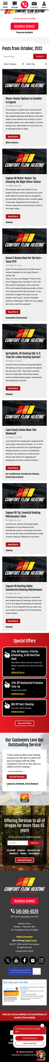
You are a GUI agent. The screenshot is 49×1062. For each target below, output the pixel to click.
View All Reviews (16, 777)
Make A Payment (25, 936)
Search (40, 56)
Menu (5, 7)
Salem (23, 853)
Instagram (41, 960)
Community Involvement (16, 318)
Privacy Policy (18, 972)
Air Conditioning (13, 474)
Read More (13, 136)
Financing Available (24, 32)
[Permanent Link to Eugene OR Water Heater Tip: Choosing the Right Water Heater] (24, 161)
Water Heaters (12, 142)
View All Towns (25, 860)
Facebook (24, 960)
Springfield (34, 853)
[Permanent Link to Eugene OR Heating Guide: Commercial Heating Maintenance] (24, 569)
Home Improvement (14, 477)
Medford (14, 853)
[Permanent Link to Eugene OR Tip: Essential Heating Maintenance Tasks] (24, 496)
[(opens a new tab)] (24, 1005)
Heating (9, 222)
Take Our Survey (24, 798)
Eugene (21, 850)
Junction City (33, 850)
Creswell (11, 850)
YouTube (16, 960)
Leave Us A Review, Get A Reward (22, 783)
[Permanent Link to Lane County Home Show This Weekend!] (24, 413)
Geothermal (26, 474)
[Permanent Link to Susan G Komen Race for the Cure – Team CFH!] (24, 241)
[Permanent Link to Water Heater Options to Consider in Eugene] (24, 81)
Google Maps (33, 960)
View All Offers (25, 723)
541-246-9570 (24, 4)
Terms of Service (26, 972)
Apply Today (31, 940)
